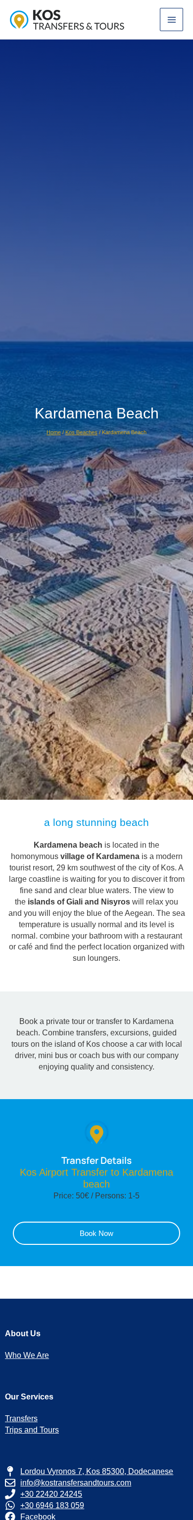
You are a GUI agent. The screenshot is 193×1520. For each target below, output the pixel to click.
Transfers (21, 1418)
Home (54, 432)
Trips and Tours (32, 1429)
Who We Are (27, 1355)
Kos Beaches (81, 432)
